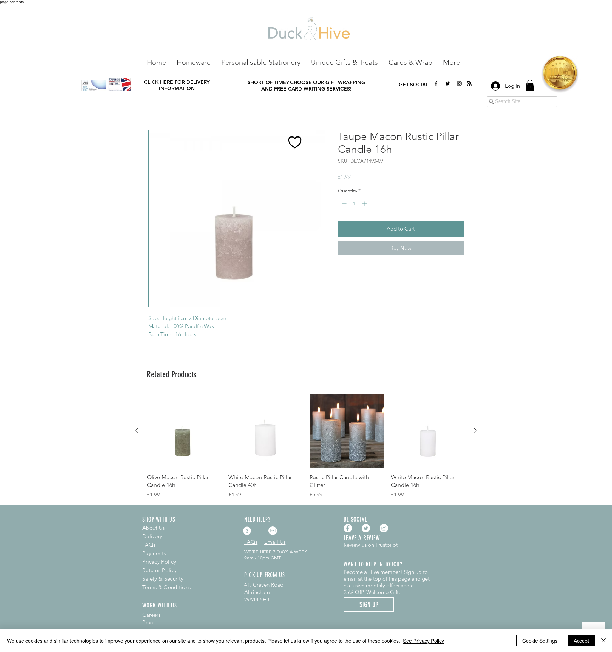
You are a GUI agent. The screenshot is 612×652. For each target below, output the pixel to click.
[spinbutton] (354, 203)
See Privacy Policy (423, 640)
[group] (306, 446)
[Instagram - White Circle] (384, 528)
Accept (581, 640)
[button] (193, 61)
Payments (154, 553)
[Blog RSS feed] (469, 83)
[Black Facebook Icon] (436, 83)
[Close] (603, 640)
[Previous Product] (136, 430)
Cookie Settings (539, 640)
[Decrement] (343, 203)
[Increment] (365, 203)
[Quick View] (184, 431)
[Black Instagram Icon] (459, 83)
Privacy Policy (159, 561)
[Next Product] (475, 430)
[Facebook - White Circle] (348, 528)
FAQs (148, 544)
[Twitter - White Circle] (366, 528)
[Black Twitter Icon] (447, 83)
